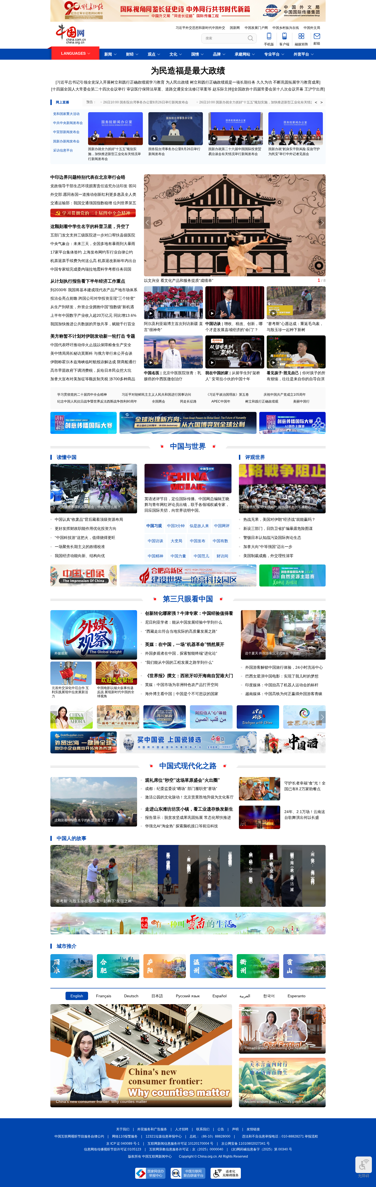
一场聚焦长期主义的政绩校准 (80, 546)
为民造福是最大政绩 (188, 70)
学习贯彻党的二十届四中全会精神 (82, 394)
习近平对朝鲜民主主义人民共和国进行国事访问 (156, 394)
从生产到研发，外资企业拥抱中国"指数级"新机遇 (92, 307)
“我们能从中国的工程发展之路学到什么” (179, 662)
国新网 (235, 28)
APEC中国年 (220, 401)
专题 (130, 336)
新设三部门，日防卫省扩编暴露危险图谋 (278, 528)
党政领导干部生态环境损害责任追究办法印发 (88, 186)
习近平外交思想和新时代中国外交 (200, 28)
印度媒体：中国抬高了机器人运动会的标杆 (281, 685)
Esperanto (297, 996)
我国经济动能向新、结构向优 (80, 555)
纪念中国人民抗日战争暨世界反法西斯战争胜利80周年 (97, 401)
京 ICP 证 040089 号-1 (123, 1143)
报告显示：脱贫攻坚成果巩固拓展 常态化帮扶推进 (188, 817)
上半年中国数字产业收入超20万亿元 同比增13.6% (93, 315)
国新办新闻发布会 (66, 141)
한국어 (269, 996)
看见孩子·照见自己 (283, 373)
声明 (235, 1129)
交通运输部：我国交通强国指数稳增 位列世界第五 (93, 203)
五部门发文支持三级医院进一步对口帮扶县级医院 (92, 235)
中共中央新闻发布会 (68, 123)
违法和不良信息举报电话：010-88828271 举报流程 (280, 1136)
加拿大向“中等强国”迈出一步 (267, 546)
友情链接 (253, 1129)
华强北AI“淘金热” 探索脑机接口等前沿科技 (181, 826)
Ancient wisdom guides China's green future (277, 1102)
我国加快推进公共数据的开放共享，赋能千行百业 (92, 324)
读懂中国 (67, 457)
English (76, 996)
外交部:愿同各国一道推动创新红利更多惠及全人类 (93, 194)
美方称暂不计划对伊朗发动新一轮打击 (87, 336)
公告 (220, 1129)
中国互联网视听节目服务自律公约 (79, 1136)
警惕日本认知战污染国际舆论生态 (272, 537)
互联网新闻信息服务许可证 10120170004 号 (180, 1143)
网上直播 (62, 102)
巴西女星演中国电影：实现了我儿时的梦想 (281, 676)
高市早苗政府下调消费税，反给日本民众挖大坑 (90, 370)
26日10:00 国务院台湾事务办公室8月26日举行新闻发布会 (145, 102)
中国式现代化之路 (188, 766)
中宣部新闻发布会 (66, 132)
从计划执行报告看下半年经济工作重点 (87, 281)
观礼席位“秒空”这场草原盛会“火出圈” (182, 780)
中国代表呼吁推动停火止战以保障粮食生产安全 (90, 345)
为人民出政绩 (177, 82)
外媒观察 (61, 653)
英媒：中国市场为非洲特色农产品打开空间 (181, 684)
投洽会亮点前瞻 (63, 298)
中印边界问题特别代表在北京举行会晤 (87, 177)
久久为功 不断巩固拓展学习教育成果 (288, 82)
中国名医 (151, 373)
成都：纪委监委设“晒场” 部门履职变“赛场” (181, 788)
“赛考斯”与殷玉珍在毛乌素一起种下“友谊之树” (94, 901)
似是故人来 (199, 526)
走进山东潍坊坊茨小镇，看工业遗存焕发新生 (189, 809)
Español (219, 996)
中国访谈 (213, 323)
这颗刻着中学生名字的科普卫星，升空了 (90, 226)
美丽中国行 (301, 401)
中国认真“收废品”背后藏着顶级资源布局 (89, 519)
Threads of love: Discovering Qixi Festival (275, 1048)
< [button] (316, 102)
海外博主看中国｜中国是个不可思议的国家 (181, 694)
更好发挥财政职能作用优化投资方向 (85, 528)
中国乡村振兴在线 (286, 28)
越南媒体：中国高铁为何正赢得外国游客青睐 (283, 694)
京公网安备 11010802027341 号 (245, 1143)
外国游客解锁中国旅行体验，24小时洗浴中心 (284, 667)
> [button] (321, 102)
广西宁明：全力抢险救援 (165, 280)
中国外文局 (312, 28)
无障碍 (363, 1176)
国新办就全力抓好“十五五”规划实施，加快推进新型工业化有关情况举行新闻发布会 (114, 154)
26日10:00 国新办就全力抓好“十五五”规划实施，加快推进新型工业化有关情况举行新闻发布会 (268, 102)
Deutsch (131, 996)
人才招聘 (181, 1129)
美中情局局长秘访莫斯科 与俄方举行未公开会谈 (91, 353)
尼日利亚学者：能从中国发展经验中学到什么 (183, 622)
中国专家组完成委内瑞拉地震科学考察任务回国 (90, 269)
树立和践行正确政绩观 (261, 401)
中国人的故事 (71, 838)
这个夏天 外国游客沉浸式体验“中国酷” (273, 653)
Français (103, 996)
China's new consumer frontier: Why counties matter (101, 1101)
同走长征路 (188, 401)
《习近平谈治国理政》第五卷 (227, 394)
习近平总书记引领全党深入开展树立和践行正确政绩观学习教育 (111, 82)
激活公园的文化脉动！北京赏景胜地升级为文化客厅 (189, 797)
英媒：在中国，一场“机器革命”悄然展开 (184, 644)
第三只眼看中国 (188, 599)
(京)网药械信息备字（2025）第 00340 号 (261, 1149)
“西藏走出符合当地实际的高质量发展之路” (181, 631)
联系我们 (202, 1129)
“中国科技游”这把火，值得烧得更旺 (85, 537)
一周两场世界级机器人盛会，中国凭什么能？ (88, 507)
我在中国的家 (216, 373)
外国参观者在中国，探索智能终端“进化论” (181, 653)
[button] (322, 223)
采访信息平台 (63, 150)
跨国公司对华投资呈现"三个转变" (106, 298)
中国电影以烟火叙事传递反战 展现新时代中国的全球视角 (115, 692)
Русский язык (188, 996)
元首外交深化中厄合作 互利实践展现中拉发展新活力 (70, 692)
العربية (244, 996)
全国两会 (158, 401)
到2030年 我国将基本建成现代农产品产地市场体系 (93, 290)
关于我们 (122, 1129)
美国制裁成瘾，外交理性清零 (268, 555)
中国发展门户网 (256, 28)
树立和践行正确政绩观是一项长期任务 (222, 82)
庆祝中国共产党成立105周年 (285, 394)
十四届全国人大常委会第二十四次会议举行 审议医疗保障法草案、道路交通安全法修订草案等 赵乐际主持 (142, 89)
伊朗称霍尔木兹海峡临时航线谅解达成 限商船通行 (93, 362)
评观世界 (255, 457)
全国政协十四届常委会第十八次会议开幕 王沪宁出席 (279, 89)
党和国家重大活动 (66, 114)
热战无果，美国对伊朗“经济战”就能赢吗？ (279, 519)
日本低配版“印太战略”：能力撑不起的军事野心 (277, 507)
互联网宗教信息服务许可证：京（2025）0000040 (186, 1149)
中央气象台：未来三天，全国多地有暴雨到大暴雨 (92, 243)
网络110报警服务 (125, 1136)
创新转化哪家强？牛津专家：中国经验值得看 (189, 613)
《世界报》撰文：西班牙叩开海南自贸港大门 (189, 675)
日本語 (157, 996)
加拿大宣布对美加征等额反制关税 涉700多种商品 (92, 379)
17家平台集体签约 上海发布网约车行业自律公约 (91, 252)
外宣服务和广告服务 (152, 1129)
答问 (132, 186)
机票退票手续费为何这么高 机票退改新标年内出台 (93, 260)
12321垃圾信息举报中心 (164, 1136)
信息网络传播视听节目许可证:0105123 (112, 1149)
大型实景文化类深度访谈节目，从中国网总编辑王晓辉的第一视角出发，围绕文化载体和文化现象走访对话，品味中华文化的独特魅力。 (187, 505)
